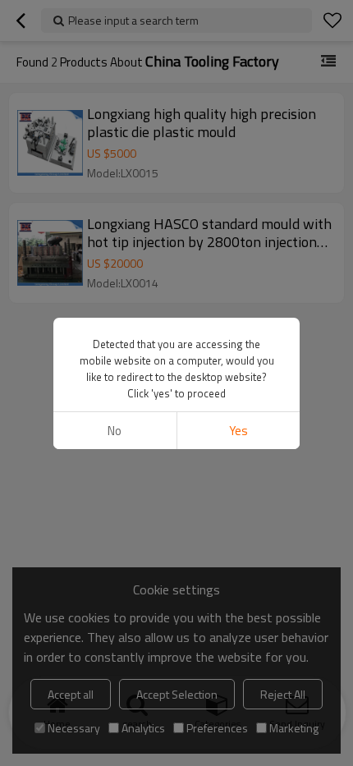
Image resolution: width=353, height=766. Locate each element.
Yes (238, 430)
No (114, 430)
